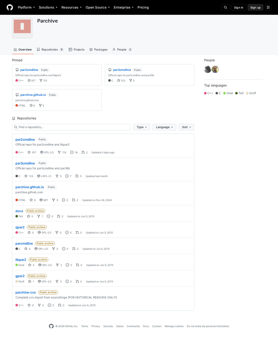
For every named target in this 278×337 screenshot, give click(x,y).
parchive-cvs (25, 292)
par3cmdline (25, 163)
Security (108, 326)
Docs (146, 326)
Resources (69, 7)
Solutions (46, 7)
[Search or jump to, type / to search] (225, 7)
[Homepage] (10, 7)
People (124, 49)
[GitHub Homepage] (51, 326)
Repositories (52, 49)
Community (133, 326)
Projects (79, 49)
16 (76, 152)
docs (19, 211)
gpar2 (20, 276)
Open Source (96, 7)
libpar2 (20, 260)
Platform (25, 7)
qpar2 (20, 227)
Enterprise (122, 7)
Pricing (143, 7)
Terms (84, 326)
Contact (156, 326)
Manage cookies (174, 326)
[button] (141, 127)
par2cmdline (25, 139)
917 (33, 80)
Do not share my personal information (208, 326)
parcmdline (24, 243)
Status (120, 326)
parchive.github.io (29, 187)
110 (45, 80)
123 (122, 80)
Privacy (95, 326)
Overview (25, 49)
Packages (100, 49)
